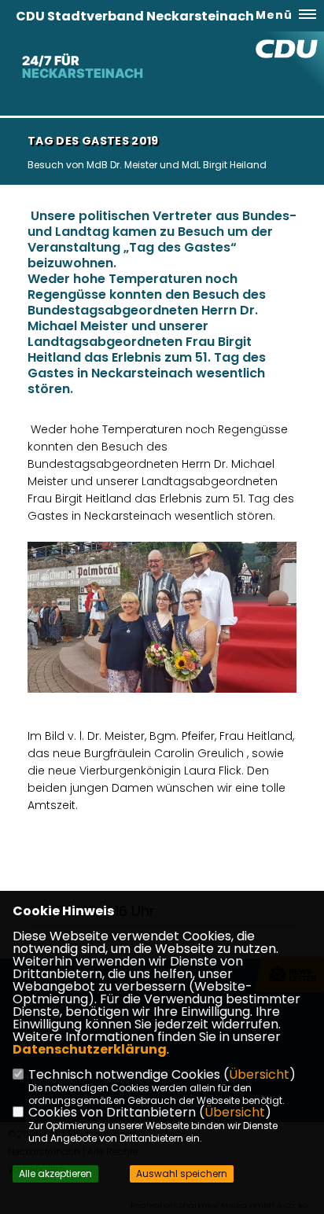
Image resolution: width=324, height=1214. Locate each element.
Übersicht (259, 1074)
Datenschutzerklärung (90, 1049)
